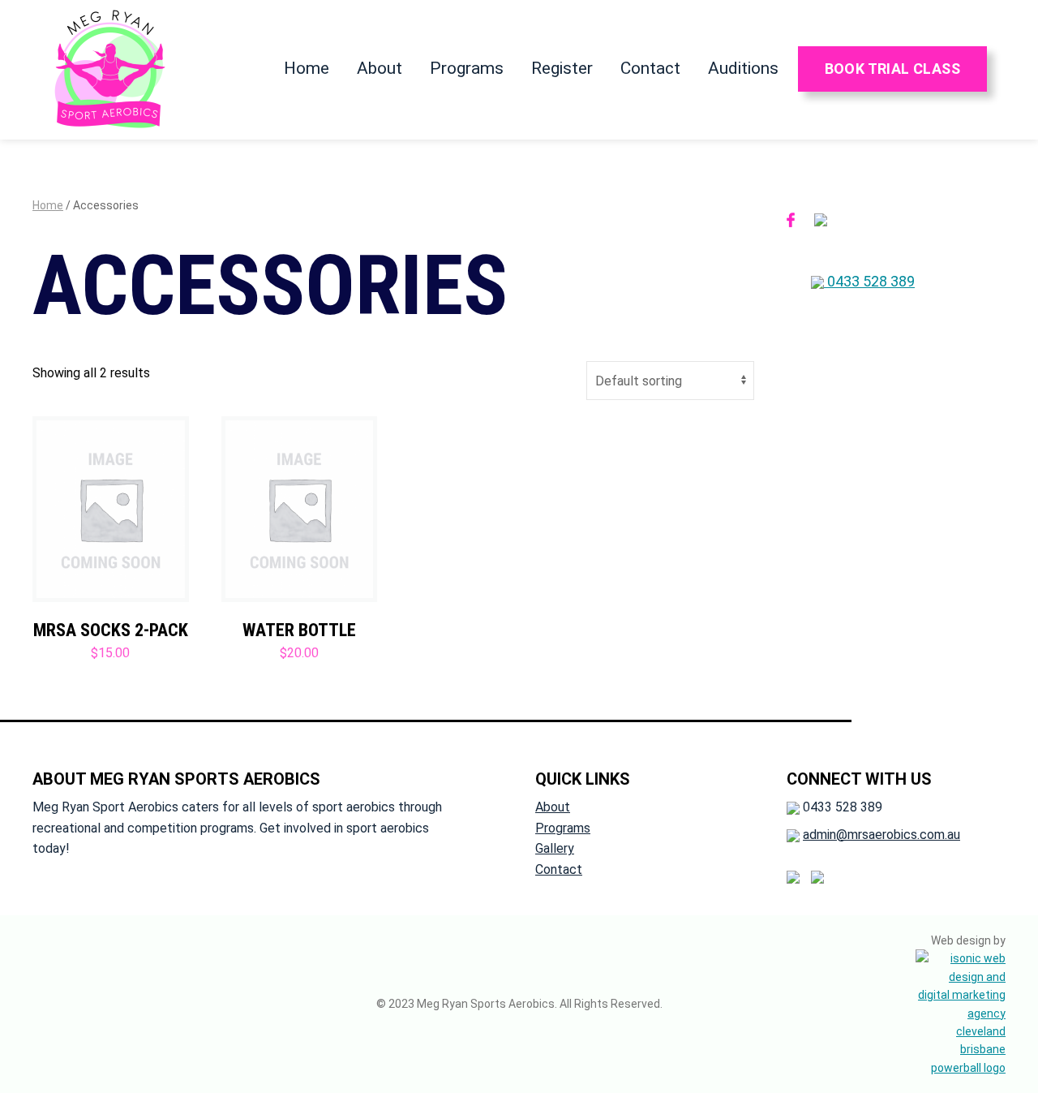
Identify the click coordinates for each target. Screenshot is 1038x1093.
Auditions (743, 68)
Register (562, 68)
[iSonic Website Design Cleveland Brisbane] (961, 1011)
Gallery (554, 848)
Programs (467, 68)
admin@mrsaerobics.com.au (881, 834)
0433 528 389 (869, 281)
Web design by (968, 940)
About (379, 68)
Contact (650, 68)
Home (306, 68)
